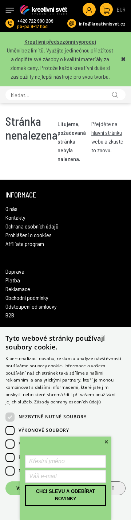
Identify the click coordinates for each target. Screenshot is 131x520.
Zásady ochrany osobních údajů (67, 402)
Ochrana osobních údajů (32, 226)
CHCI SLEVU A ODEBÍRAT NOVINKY (65, 495)
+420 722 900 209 (35, 20)
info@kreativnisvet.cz (102, 23)
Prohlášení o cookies (28, 234)
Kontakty (15, 217)
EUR (121, 9)
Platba (12, 280)
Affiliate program (24, 243)
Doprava (14, 271)
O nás (11, 208)
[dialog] (65, 423)
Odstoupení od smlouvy (31, 306)
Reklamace (17, 288)
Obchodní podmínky (26, 297)
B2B (9, 315)
